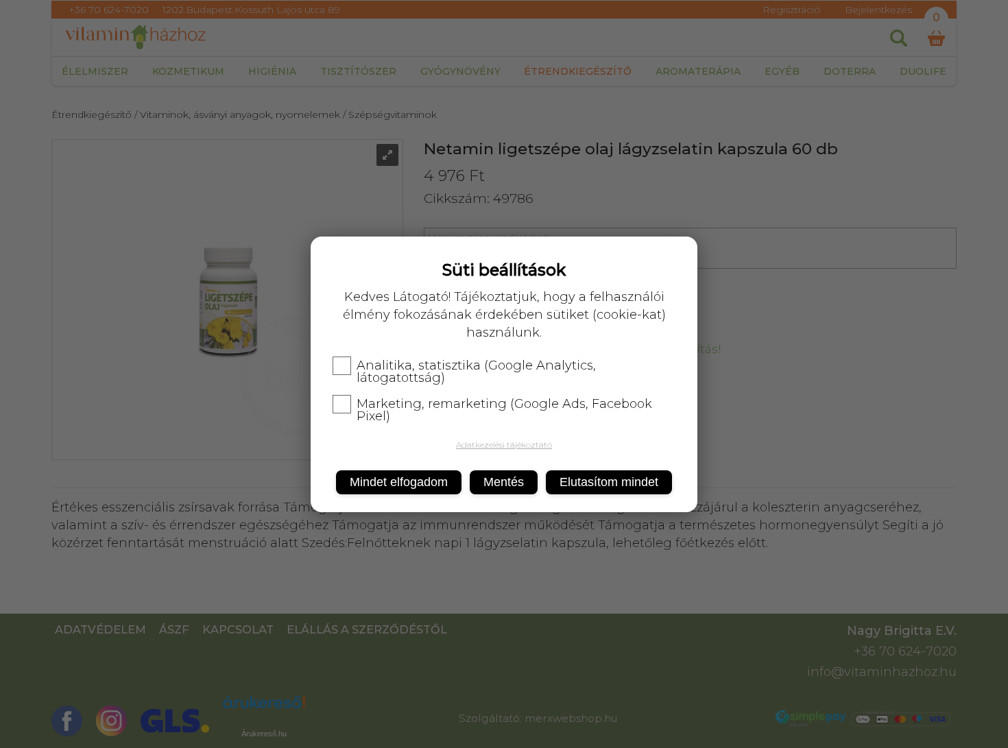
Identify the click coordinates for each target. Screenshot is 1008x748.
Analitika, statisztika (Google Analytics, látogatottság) (476, 371)
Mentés (503, 482)
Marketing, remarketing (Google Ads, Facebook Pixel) (504, 410)
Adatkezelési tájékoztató (504, 444)
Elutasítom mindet (609, 482)
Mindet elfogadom (399, 482)
